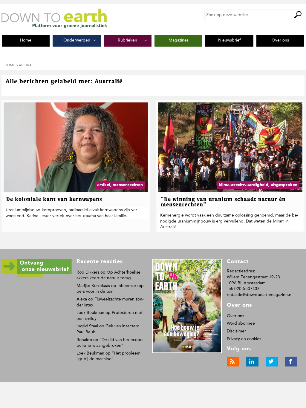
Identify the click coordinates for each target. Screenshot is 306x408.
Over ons (235, 315)
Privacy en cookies (244, 338)
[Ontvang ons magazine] (36, 275)
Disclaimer (236, 331)
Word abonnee (241, 323)
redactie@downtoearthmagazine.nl (259, 294)
